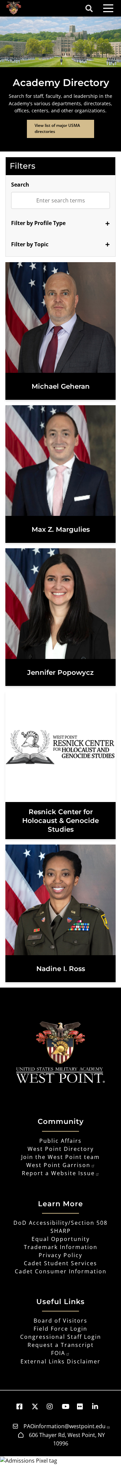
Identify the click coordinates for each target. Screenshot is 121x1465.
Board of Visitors (60, 1320)
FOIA (58, 1353)
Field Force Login (60, 1328)
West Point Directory (61, 1149)
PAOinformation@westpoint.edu (65, 1426)
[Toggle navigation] (108, 8)
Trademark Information (60, 1247)
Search (20, 184)
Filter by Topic (29, 244)
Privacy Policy (60, 1255)
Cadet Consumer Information (61, 1271)
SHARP (60, 1231)
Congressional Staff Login (60, 1336)
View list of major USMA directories (57, 128)
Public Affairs (60, 1140)
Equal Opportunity (61, 1239)
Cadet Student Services (60, 1263)
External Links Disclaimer (60, 1361)
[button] (22, 1406)
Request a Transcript (61, 1345)
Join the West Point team (60, 1157)
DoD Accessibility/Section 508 (60, 1222)
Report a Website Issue (58, 1173)
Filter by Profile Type (38, 223)
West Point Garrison (58, 1165)
